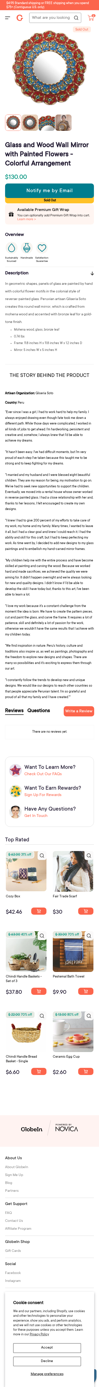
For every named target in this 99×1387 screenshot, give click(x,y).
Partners (12, 1191)
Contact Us (14, 1221)
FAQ (8, 1213)
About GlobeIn (16, 1167)
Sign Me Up (14, 1175)
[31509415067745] (85, 1071)
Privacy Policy (39, 1334)
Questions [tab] (38, 711)
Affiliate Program (18, 1229)
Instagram (13, 1281)
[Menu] (7, 17)
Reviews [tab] (14, 711)
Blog (8, 1183)
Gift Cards (13, 1251)
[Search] (76, 18)
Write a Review (78, 711)
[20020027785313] (38, 1071)
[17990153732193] (38, 911)
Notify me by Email (49, 191)
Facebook (13, 1273)
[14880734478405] (38, 991)
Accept (47, 1348)
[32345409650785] (85, 991)
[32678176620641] (85, 911)
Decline (47, 1361)
